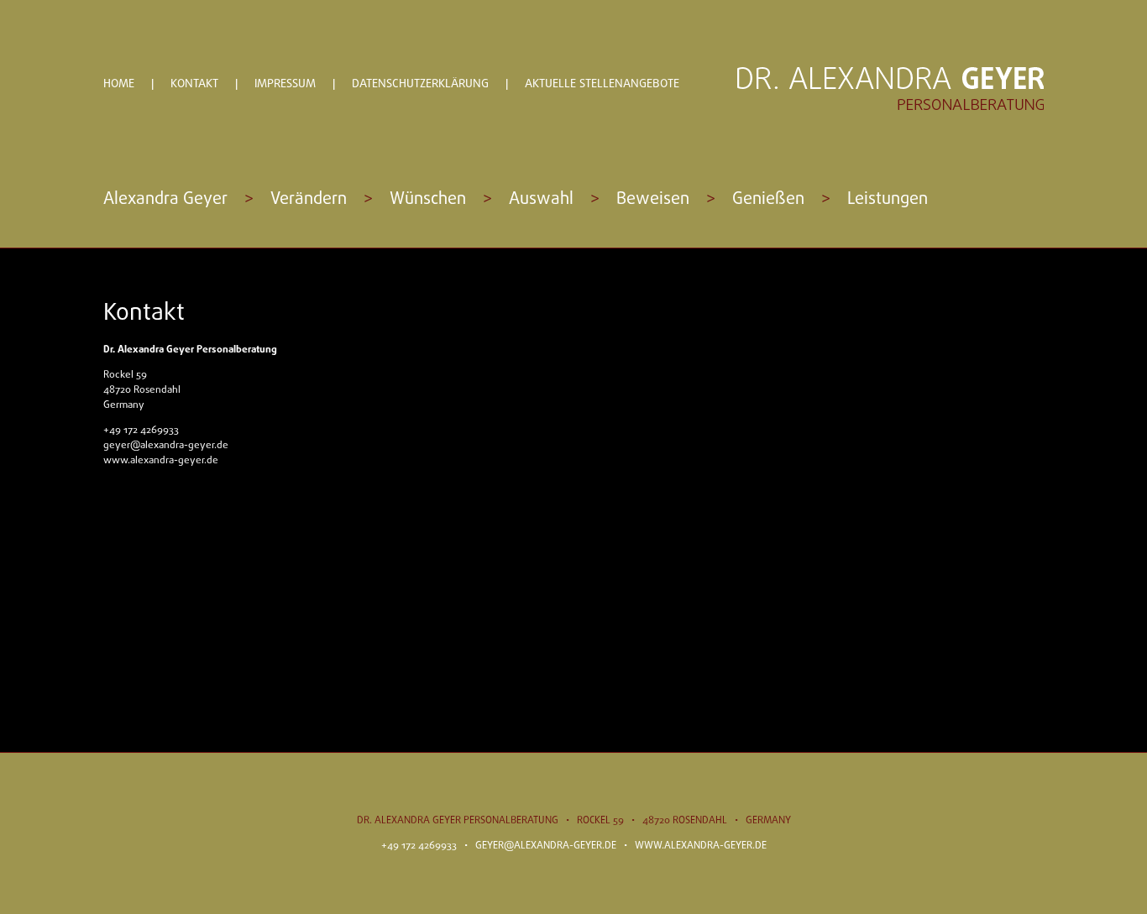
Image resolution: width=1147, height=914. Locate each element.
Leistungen (887, 199)
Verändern (308, 199)
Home (118, 84)
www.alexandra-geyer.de (160, 460)
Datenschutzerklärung (420, 84)
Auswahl (541, 199)
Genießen (768, 199)
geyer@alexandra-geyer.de (165, 445)
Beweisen (652, 199)
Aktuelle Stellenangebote (602, 84)
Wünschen (428, 199)
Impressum (285, 84)
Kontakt (194, 84)
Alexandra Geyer (165, 199)
